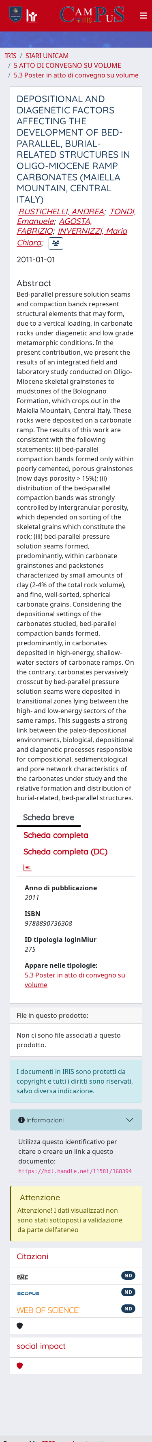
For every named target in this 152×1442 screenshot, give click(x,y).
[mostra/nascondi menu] (143, 16)
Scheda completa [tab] (56, 835)
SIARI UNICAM (47, 55)
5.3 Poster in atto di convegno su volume (76, 75)
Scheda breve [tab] (48, 817)
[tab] (28, 868)
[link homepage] (24, 16)
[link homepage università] (92, 16)
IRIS (11, 55)
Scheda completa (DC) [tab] (65, 851)
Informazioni (44, 1120)
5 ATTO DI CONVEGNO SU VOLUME (67, 65)
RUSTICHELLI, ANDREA (61, 211)
